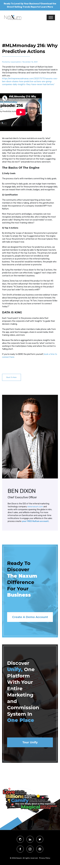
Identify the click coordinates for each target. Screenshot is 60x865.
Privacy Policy (44, 858)
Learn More (47, 7)
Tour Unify (30, 742)
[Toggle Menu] (51, 17)
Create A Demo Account (30, 617)
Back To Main (11, 377)
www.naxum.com (35, 506)
